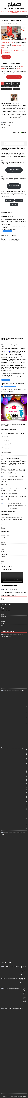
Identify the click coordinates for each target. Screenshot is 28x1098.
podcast (5, 88)
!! (14, 524)
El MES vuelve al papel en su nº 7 (9, 443)
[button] (26, 16)
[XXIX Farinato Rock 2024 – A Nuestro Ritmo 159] (11, 988)
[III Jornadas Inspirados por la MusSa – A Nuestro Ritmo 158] (13, 1010)
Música (22, 481)
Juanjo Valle (6, 57)
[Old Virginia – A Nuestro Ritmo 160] (9, 978)
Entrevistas (18, 481)
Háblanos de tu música (8, 235)
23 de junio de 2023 (7, 23)
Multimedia (4, 554)
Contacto (14, 204)
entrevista (7, 83)
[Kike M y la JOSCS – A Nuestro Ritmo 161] (10, 966)
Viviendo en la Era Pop (17, 45)
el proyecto (9, 200)
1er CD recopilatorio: (14, 186)
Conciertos (3, 544)
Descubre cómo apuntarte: (10, 229)
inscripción (19, 200)
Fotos (2, 549)
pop (10, 88)
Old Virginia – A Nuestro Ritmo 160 (21, 980)
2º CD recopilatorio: (14, 170)
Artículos (11, 464)
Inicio (2, 614)
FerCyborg (15, 23)
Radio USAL (4, 47)
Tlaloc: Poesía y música (13, 496)
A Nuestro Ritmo (13, 156)
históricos (15, 464)
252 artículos (16, 103)
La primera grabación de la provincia (16, 488)
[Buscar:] (14, 143)
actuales (3, 537)
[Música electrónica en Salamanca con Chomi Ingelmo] (13, 748)
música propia (14, 86)
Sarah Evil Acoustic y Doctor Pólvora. (26, 707)
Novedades (4, 559)
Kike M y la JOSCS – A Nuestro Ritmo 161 (23, 968)
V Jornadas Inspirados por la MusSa (9, 447)
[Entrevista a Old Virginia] (13, 636)
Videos (3, 564)
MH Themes (23, 1096)
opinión (3, 561)
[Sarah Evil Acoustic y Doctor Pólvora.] (13, 690)
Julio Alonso (4, 42)
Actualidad (3, 540)
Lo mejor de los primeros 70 (14, 469)
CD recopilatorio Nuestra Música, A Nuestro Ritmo (13, 439)
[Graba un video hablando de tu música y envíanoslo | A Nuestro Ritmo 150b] (13, 240)
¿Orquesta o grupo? (12, 503)
